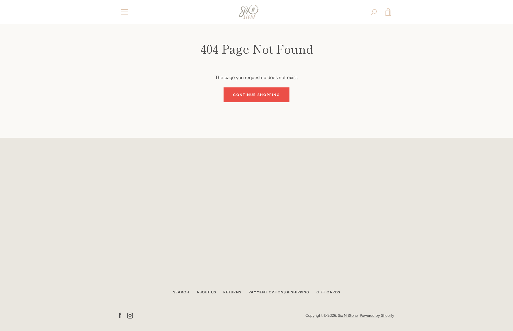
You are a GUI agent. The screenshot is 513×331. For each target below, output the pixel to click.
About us (206, 292)
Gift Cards (328, 292)
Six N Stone (348, 315)
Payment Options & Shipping (278, 292)
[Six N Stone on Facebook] (120, 315)
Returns (232, 292)
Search (181, 292)
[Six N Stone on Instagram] (130, 315)
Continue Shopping (256, 95)
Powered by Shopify (377, 315)
